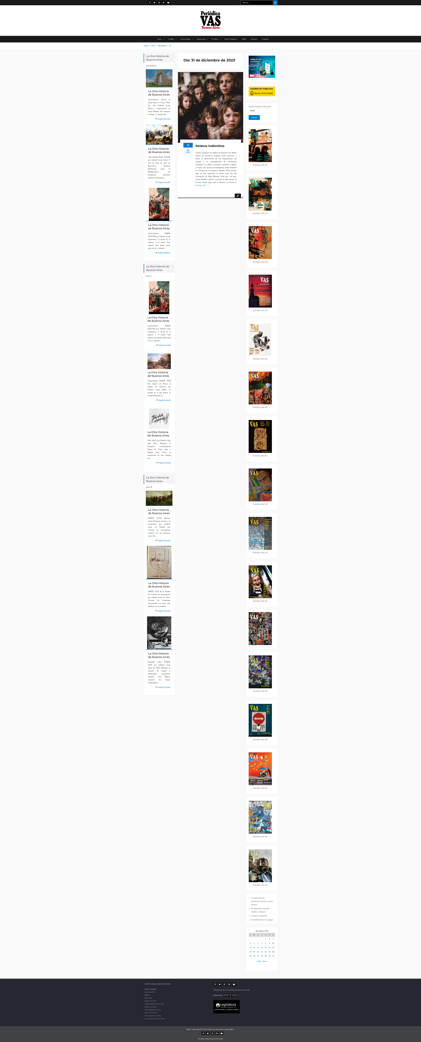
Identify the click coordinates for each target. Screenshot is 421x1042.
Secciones (201, 39)
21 (262, 952)
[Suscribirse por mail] (168, 2)
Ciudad (171, 39)
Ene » (265, 961)
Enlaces (265, 39)
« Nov (259, 961)
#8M (244, 39)
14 (262, 947)
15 (266, 947)
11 (250, 947)
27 (258, 956)
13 (258, 947)
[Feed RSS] (163, 2)
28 (262, 956)
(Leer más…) (203, 185)
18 (250, 952)
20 (258, 952)
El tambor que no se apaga (262, 920)
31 (273, 956)
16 (269, 947)
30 (269, 956)
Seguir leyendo (163, 119)
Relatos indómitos (209, 146)
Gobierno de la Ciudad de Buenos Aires (231, 990)
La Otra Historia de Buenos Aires (159, 93)
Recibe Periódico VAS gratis (260, 107)
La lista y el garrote (259, 916)
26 (254, 956)
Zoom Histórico (231, 39)
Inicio (159, 39)
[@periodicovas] (150, 2)
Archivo (254, 39)
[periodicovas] (159, 2)
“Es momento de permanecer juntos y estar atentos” (262, 901)
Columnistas (185, 39)
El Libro (215, 39)
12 (254, 947)
